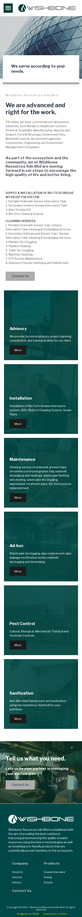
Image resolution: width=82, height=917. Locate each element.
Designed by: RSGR (28, 913)
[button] (8, 8)
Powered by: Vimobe (55, 913)
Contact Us (21, 891)
